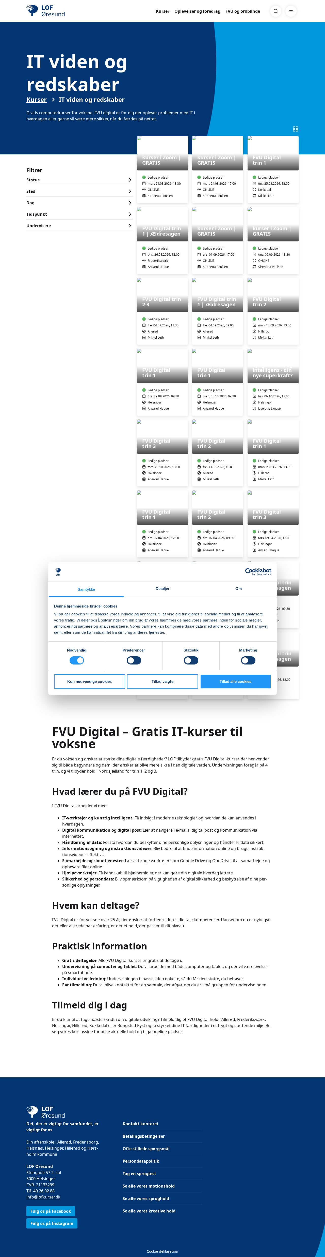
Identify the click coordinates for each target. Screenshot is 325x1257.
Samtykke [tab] (86, 589)
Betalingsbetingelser (144, 1136)
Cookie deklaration (162, 1251)
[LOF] (63, 11)
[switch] (134, 660)
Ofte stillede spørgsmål (146, 1148)
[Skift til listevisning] (295, 129)
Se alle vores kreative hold (149, 1211)
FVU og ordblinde (242, 11)
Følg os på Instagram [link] (51, 1223)
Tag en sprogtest (139, 1173)
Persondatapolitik (141, 1161)
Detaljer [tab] (163, 588)
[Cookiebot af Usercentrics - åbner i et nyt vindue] (249, 572)
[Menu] (291, 11)
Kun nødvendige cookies (89, 681)
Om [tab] (238, 588)
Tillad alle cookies (236, 681)
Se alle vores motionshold (149, 1186)
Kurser (162, 11)
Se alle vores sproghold (146, 1198)
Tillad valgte (162, 681)
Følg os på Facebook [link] (50, 1211)
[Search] (275, 11)
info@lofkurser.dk (43, 1197)
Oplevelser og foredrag (197, 11)
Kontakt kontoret (140, 1123)
